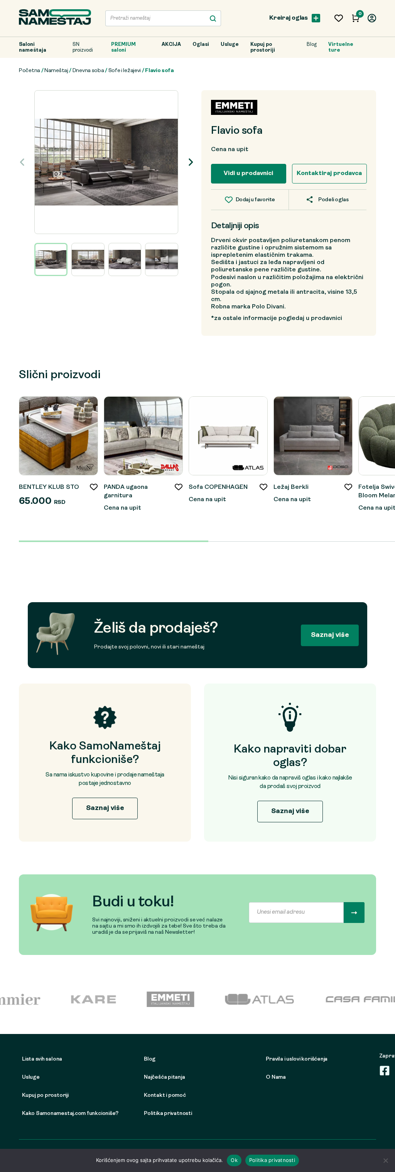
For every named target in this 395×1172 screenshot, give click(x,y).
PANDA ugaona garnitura (126, 491)
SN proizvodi (83, 47)
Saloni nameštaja (32, 47)
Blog (312, 44)
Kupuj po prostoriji (262, 47)
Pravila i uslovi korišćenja (296, 1059)
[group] (106, 162)
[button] (190, 161)
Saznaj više (330, 635)
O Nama (276, 1077)
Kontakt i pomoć (165, 1095)
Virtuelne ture (340, 47)
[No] (385, 1160)
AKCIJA (171, 44)
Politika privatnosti (168, 1113)
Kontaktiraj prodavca (329, 173)
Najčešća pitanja (164, 1077)
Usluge (230, 44)
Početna (29, 71)
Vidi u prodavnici (248, 173)
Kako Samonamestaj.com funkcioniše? (70, 1113)
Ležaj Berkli (291, 487)
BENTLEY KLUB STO (49, 487)
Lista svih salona (42, 1059)
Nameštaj (56, 71)
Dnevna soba (88, 71)
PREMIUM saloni (123, 47)
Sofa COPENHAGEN (218, 487)
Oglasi (200, 44)
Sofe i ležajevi (124, 71)
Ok (234, 1160)
